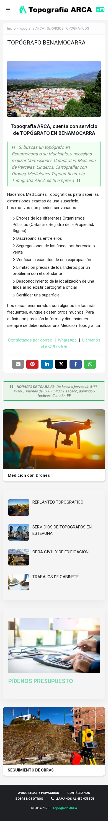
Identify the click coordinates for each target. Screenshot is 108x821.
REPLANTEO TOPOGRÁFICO (57, 502)
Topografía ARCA (65, 808)
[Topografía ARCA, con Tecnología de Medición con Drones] (54, 468)
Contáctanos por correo (30, 340)
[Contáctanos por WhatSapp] (12, 808)
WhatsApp (67, 340)
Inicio (11, 28)
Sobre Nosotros (29, 799)
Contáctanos (78, 793)
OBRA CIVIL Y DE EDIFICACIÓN (60, 551)
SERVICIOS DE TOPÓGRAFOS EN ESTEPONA (62, 530)
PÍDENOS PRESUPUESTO (40, 681)
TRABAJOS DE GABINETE (55, 576)
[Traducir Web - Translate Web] (100, 9)
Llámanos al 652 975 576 (75, 799)
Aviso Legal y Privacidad (38, 793)
